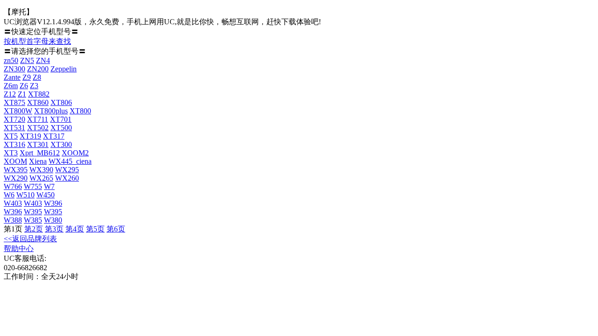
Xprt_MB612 (40, 153)
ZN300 (14, 69)
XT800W (18, 111)
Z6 (24, 86)
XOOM (15, 161)
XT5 (11, 136)
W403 (13, 203)
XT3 (11, 153)
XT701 (60, 119)
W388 (13, 220)
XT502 (38, 128)
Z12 (10, 94)
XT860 (38, 102)
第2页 (33, 229)
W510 (25, 195)
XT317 (53, 136)
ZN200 (38, 69)
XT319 (30, 136)
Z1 (22, 94)
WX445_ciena (70, 161)
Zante (12, 77)
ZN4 (43, 60)
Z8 (37, 77)
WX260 (67, 178)
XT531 (14, 128)
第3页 (54, 229)
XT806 (61, 102)
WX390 (41, 170)
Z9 (26, 77)
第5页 (95, 229)
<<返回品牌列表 (30, 239)
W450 (45, 195)
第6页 (116, 229)
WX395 (16, 170)
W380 (53, 220)
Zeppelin (63, 69)
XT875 (14, 102)
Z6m (11, 86)
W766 (13, 186)
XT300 (61, 144)
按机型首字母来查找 (37, 41)
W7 (49, 186)
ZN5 (27, 60)
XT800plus (51, 111)
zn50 (11, 60)
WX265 (41, 178)
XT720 (14, 119)
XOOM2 (75, 153)
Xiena (38, 161)
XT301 (38, 144)
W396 (53, 203)
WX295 (67, 170)
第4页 (74, 229)
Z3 (34, 86)
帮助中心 (19, 248)
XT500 (61, 128)
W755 (33, 186)
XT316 (14, 144)
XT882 (39, 94)
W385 (33, 220)
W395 (33, 212)
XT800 (80, 111)
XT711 (37, 119)
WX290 (16, 178)
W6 (9, 195)
